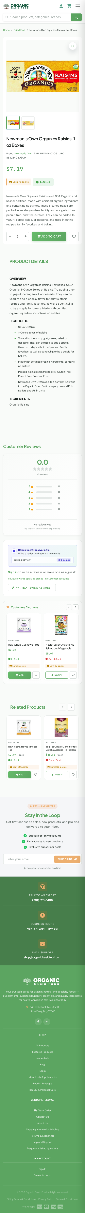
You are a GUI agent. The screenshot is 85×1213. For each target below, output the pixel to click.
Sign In (42, 1169)
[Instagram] (46, 1021)
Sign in (13, 572)
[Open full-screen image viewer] (73, 46)
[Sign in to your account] (61, 6)
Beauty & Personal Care (42, 1089)
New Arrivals (42, 1058)
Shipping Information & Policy (42, 1129)
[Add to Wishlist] (36, 675)
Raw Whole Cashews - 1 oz (23, 644)
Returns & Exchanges (42, 1135)
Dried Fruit (19, 30)
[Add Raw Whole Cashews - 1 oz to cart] (19, 675)
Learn (43, 1070)
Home (6, 30)
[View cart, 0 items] (69, 6)
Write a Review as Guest (34, 587)
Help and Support (42, 1142)
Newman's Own (23, 153)
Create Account (42, 1175)
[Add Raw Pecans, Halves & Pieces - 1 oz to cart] (19, 774)
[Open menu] (78, 6)
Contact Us (42, 1116)
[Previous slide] (69, 607)
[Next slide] (75, 607)
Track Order (44, 1110)
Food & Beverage (42, 1083)
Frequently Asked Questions (42, 1148)
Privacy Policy (46, 1199)
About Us (42, 1123)
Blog (42, 1064)
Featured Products (42, 1051)
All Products (42, 1045)
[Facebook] (38, 1021)
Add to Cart (51, 236)
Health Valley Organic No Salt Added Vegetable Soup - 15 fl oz (60, 648)
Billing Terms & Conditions (21, 1199)
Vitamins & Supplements (43, 1077)
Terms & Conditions (67, 1199)
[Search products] (76, 17)
